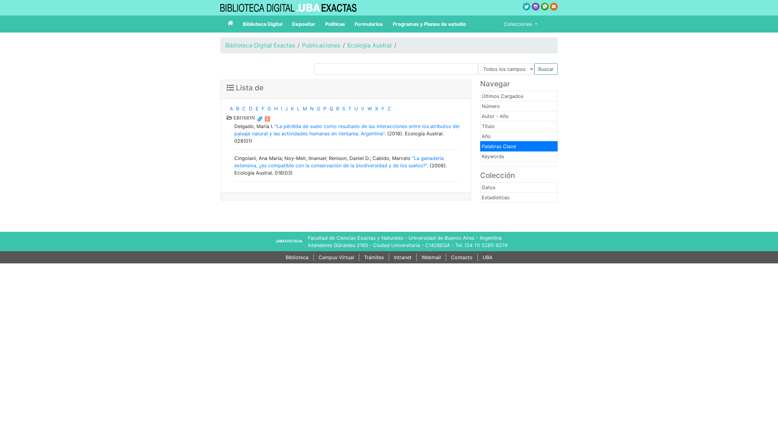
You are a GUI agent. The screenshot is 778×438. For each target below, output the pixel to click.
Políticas (335, 24)
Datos (488, 187)
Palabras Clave (499, 146)
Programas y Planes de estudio (429, 24)
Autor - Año (495, 116)
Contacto (462, 257)
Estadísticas (495, 197)
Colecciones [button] (519, 24)
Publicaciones (321, 45)
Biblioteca (297, 257)
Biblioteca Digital (262, 24)
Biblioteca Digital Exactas (260, 45)
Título (488, 126)
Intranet (402, 257)
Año (486, 136)
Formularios (369, 24)
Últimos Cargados (502, 96)
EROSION (243, 117)
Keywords (493, 156)
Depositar (303, 24)
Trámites (374, 257)
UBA (488, 257)
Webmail (431, 257)
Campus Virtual (336, 257)
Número (491, 106)
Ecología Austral (369, 45)
